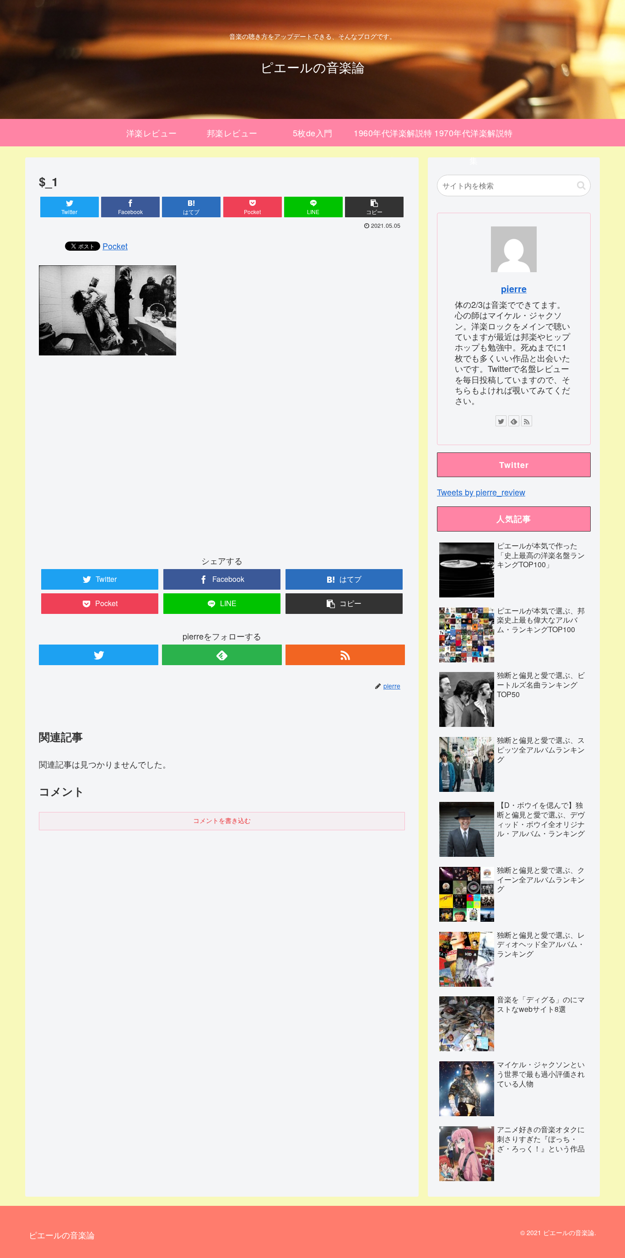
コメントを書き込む (222, 820)
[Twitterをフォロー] (98, 655)
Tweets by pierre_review (481, 492)
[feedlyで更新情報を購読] (221, 655)
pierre (514, 288)
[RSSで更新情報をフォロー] (345, 655)
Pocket (115, 246)
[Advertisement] (222, 463)
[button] (581, 185)
